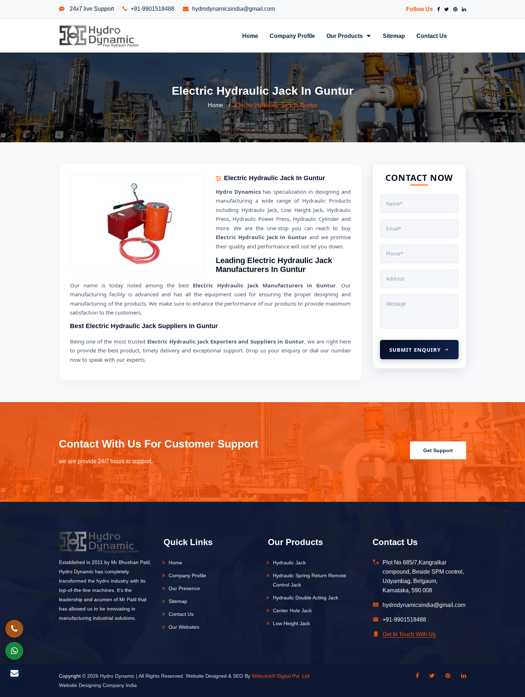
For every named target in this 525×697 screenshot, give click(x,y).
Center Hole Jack (292, 610)
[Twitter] (445, 9)
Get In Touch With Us (409, 634)
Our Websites (184, 627)
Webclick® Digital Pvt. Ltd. (281, 676)
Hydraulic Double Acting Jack (305, 597)
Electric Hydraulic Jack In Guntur (276, 105)
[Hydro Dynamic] (99, 36)
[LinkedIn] (462, 9)
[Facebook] (437, 9)
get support (438, 450)
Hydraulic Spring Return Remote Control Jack (309, 580)
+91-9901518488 (152, 9)
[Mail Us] (14, 673)
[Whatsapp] (14, 651)
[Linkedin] (460, 676)
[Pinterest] (454, 9)
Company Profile (292, 36)
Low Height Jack (291, 623)
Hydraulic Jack (289, 562)
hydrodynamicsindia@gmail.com (233, 9)
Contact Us (431, 36)
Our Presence (184, 588)
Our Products (345, 36)
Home (250, 36)
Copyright (70, 676)
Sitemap (394, 36)
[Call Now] (14, 629)
